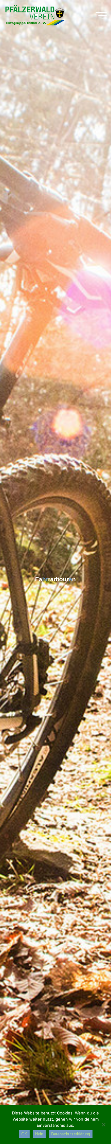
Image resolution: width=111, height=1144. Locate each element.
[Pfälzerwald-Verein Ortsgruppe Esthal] (34, 15)
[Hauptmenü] (101, 15)
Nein (39, 1134)
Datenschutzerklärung (70, 1134)
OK (24, 1134)
